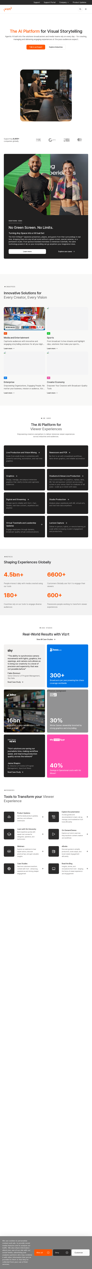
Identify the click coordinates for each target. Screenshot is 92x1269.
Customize (79, 1253)
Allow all (39, 1253)
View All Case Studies (45, 639)
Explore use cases (65, 251)
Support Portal (49, 2)
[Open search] (80, 9)
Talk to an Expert (35, 47)
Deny (57, 1253)
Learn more (27, 251)
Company (63, 2)
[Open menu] (85, 9)
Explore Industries (56, 47)
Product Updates (79, 2)
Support (37, 2)
